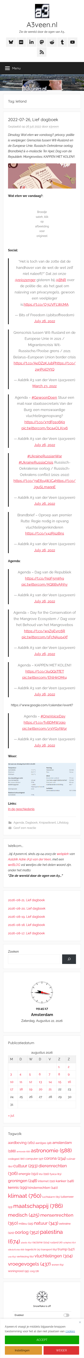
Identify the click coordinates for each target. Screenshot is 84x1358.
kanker (65, 1181)
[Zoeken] (69, 959)
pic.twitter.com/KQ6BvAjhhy (44, 584)
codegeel (16, 1158)
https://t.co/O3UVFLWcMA (46, 304)
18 (21, 1089)
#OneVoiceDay (53, 716)
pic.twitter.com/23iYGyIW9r (44, 728)
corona (55, 1158)
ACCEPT (42, 1339)
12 (30, 1082)
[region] (42, 1338)
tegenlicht (32, 1249)
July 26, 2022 (44, 321)
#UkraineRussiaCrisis (36, 462)
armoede (23, 1151)
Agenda (18, 822)
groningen (22, 1180)
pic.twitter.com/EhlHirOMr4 (44, 677)
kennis (18, 1187)
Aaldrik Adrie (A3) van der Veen (29, 859)
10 (11, 1082)
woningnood (18, 1271)
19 (30, 1089)
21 (50, 1089)
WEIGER (61, 1350)
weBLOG (14, 865)
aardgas (44, 1143)
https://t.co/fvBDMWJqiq (44, 722)
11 (21, 1082)
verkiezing (25, 1256)
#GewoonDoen (44, 397)
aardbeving (21, 1143)
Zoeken (13, 951)
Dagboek (31, 822)
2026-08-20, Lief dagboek (26, 908)
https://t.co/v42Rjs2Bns (44, 533)
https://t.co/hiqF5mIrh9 (44, 578)
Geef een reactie (24, 828)
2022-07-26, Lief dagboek (33, 119)
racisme (40, 1242)
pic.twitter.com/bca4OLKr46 (44, 428)
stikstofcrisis (16, 1249)
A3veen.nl (42, 24)
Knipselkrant (47, 822)
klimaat (24, 1195)
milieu (26, 1223)
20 (40, 1089)
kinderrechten (43, 1188)
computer (34, 1158)
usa (12, 1256)
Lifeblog (62, 822)
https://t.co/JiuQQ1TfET (44, 671)
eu (44, 1174)
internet (46, 1181)
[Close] (80, 1322)
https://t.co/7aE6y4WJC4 (34, 481)
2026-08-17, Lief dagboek (26, 933)
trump (66, 1249)
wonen (57, 1264)
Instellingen (22, 1350)
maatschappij (38, 1205)
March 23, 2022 (44, 386)
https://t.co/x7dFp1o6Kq (44, 422)
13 (40, 1082)
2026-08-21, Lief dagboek (26, 900)
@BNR (61, 280)
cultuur (25, 1165)
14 (50, 1082)
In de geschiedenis (21, 809)
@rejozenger (25, 280)
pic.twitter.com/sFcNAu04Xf (45, 637)
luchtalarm (51, 1196)
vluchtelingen (54, 1255)
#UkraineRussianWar (44, 456)
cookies (70, 1331)
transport (49, 1249)
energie (28, 1174)
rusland (56, 1242)
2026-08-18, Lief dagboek (26, 925)
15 (59, 1082)
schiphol (69, 1242)
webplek (63, 854)
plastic (26, 1242)
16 (69, 1082)
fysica (55, 1174)
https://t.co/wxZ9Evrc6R (44, 631)
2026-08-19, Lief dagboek (26, 917)
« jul (11, 1115)
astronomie (51, 1150)
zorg (34, 1271)
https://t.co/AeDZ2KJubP (34, 363)
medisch (23, 1215)
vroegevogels (29, 1264)
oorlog (27, 1232)
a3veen (54, 126)
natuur (46, 1223)
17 (11, 1089)
